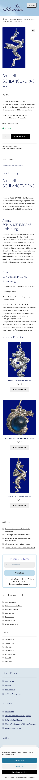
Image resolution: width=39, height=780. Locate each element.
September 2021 (10, 654)
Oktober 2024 (9, 640)
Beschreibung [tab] (7, 159)
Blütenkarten (9, 613)
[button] (33, 30)
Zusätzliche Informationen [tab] (12, 166)
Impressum (31, 777)
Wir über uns (9, 681)
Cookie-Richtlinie (9, 777)
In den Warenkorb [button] (19, 389)
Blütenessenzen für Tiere (13, 606)
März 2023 (8, 647)
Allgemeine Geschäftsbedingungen (18, 716)
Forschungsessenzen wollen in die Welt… (19, 535)
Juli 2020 (8, 658)
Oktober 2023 (9, 643)
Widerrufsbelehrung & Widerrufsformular (20, 724)
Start (6, 19)
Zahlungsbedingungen (13, 694)
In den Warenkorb (20, 136)
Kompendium (9, 617)
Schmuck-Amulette (16, 19)
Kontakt (8, 685)
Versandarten (10, 690)
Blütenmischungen (11, 609)
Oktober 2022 (9, 651)
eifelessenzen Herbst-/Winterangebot (17, 544)
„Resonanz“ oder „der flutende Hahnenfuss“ (20, 548)
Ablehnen (19, 766)
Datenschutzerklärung (21, 777)
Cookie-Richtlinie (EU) (13, 728)
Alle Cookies (19, 760)
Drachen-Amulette (29, 19)
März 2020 (8, 662)
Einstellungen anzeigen (19, 772)
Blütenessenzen (10, 602)
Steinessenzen (10, 620)
